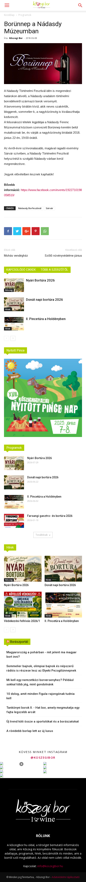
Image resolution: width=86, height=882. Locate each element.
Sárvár (49, 208)
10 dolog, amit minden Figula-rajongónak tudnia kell (40, 696)
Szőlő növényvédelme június (63, 255)
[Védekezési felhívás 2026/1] (23, 605)
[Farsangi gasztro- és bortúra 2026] (14, 521)
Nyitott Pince (15, 350)
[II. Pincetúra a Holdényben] (14, 323)
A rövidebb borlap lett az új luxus (29, 731)
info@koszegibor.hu (50, 866)
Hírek (7, 309)
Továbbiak (42, 535)
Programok (24, 15)
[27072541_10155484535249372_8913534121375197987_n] (43, 63)
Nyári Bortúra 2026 (40, 280)
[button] (80, 5)
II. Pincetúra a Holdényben (46, 319)
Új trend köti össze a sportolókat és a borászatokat (42, 721)
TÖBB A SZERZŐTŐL (54, 269)
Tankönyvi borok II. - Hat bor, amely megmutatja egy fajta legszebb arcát (42, 710)
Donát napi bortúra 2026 (44, 300)
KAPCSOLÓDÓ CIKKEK (21, 269)
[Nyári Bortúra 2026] (14, 285)
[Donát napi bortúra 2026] (14, 304)
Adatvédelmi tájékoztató (66, 877)
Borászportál (19, 642)
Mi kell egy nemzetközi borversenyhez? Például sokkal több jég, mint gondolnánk (40, 682)
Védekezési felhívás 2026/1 (22, 621)
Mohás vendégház (16, 255)
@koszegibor (43, 757)
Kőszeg (9, 290)
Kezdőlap (9, 15)
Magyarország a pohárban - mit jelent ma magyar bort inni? (41, 654)
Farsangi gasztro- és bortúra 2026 (49, 515)
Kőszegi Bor (16, 38)
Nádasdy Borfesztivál (29, 208)
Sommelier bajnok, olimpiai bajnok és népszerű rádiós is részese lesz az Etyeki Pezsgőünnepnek (41, 668)
